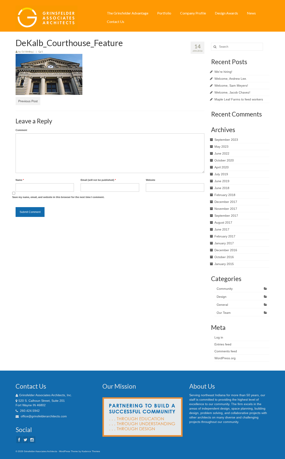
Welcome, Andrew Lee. (230, 78)
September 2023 (226, 139)
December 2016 (225, 250)
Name (20, 180)
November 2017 (225, 208)
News (251, 13)
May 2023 (221, 146)
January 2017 (224, 243)
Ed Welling (27, 51)
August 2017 (223, 222)
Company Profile (193, 13)
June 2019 (221, 181)
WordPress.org (225, 358)
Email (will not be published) (98, 180)
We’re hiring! (223, 71)
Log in (218, 337)
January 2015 (224, 264)
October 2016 (224, 257)
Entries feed (222, 344)
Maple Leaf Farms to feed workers (238, 99)
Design (221, 296)
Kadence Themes (91, 451)
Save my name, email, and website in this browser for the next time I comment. (58, 197)
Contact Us (115, 21)
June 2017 (221, 229)
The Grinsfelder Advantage (127, 13)
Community (225, 288)
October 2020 (224, 160)
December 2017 (225, 202)
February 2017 (224, 236)
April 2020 (221, 167)
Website (150, 180)
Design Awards (226, 13)
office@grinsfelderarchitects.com (43, 416)
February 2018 (224, 195)
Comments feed (225, 351)
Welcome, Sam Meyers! (231, 85)
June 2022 (221, 153)
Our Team (224, 312)
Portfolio (164, 13)
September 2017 (226, 215)
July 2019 (221, 174)
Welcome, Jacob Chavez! (232, 92)
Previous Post (28, 101)
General (222, 304)
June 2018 (221, 188)
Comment (21, 130)
